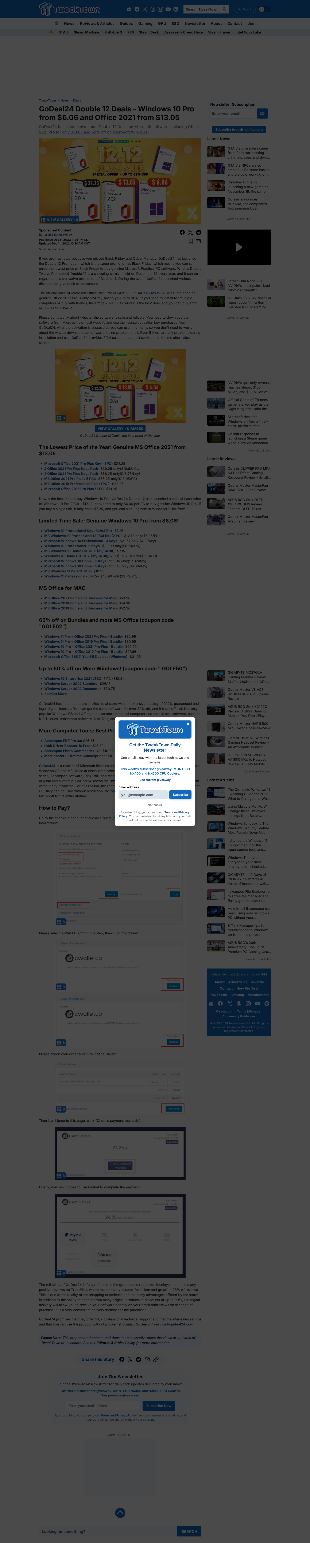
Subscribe (180, 795)
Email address (129, 787)
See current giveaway (155, 780)
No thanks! (155, 805)
